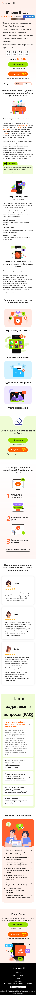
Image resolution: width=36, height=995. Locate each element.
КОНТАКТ (18, 973)
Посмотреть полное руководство (16, 549)
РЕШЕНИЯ (18, 981)
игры (19, 127)
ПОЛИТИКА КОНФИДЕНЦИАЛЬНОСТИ (18, 984)
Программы (6, 129)
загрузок (5, 133)
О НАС (18, 978)
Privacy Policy (15, 993)
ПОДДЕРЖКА (18, 975)
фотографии (23, 125)
